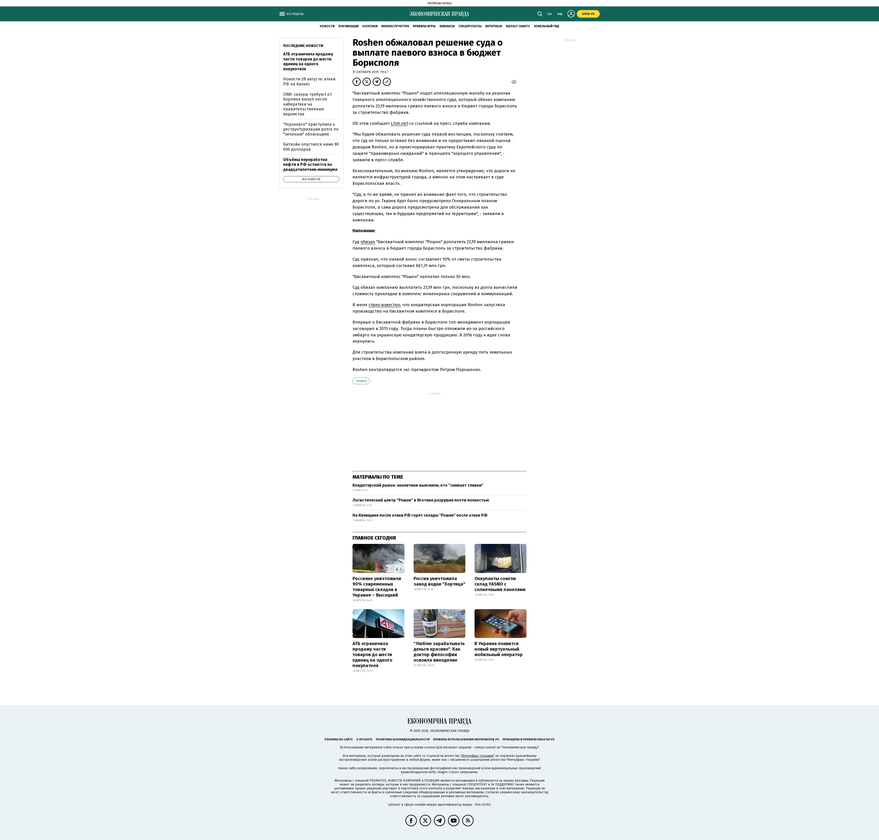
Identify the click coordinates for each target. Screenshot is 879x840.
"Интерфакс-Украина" (477, 756)
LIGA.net (399, 123)
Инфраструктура (395, 26)
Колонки (370, 26)
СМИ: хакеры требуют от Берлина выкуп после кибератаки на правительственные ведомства (307, 104)
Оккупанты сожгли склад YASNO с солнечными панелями (500, 584)
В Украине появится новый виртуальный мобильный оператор (499, 649)
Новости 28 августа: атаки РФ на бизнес (309, 81)
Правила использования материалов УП (466, 739)
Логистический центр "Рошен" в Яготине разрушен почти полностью (421, 500)
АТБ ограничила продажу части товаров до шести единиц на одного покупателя (372, 654)
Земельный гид (546, 26)
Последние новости (303, 46)
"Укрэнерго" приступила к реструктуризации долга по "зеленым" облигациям (311, 129)
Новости (327, 26)
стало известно (384, 304)
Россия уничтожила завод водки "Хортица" (439, 581)
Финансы (447, 26)
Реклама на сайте (339, 739)
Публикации (348, 26)
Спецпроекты (470, 26)
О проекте (364, 739)
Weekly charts (518, 26)
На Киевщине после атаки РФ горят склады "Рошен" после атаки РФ (420, 515)
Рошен (361, 381)
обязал (368, 241)
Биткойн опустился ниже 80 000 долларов (311, 147)
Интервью (493, 26)
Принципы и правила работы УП (528, 739)
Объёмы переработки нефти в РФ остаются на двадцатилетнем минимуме (310, 164)
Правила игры (424, 26)
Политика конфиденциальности (403, 739)
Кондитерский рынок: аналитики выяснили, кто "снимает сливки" (418, 485)
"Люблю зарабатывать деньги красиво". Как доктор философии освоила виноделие (439, 652)
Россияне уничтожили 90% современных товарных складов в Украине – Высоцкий (377, 587)
